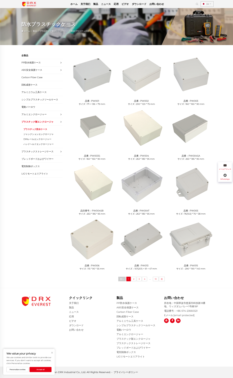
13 (156, 279)
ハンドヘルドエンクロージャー (38, 144)
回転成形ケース (29, 84)
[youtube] (166, 320)
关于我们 (85, 4)
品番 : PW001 (92, 101)
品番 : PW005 (191, 210)
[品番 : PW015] (191, 239)
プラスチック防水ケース (35, 129)
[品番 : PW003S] (92, 129)
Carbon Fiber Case (31, 77)
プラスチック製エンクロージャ (54, 31)
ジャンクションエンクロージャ (38, 134)
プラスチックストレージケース (37, 151)
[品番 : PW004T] (141, 184)
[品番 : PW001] (92, 74)
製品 (95, 4)
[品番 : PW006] (92, 239)
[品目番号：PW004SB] (92, 184)
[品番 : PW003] (191, 74)
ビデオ (125, 4)
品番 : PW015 (191, 265)
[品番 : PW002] (141, 74)
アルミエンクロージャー (34, 114)
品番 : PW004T (141, 210)
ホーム (74, 4)
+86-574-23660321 (187, 310)
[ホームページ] (29, 4)
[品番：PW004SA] (191, 129)
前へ (122, 279)
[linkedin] (178, 320)
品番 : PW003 (191, 101)
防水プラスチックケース (82, 31)
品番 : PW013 (141, 265)
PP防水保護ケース (31, 62)
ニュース (106, 4)
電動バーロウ (28, 107)
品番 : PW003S (92, 155)
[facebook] (172, 320)
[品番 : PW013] (141, 239)
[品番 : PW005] (191, 184)
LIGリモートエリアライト (34, 173)
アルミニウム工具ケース (34, 92)
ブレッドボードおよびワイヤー (37, 159)
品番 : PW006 (92, 265)
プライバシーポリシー (126, 372)
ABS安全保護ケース (31, 70)
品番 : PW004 (141, 155)
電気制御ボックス (30, 166)
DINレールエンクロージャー (37, 139)
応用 (116, 4)
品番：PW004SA (191, 155)
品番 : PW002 (141, 101)
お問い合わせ (156, 4)
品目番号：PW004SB (92, 210)
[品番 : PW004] (141, 129)
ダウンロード (139, 4)
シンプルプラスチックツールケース (39, 99)
